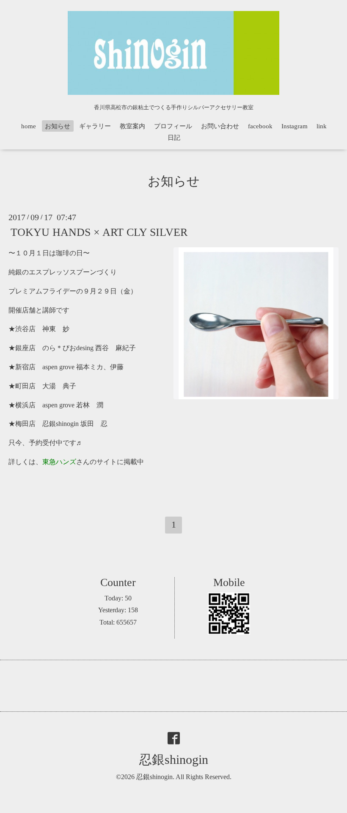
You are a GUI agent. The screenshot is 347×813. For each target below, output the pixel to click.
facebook (260, 126)
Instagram (294, 126)
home (28, 126)
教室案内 (132, 126)
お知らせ (57, 126)
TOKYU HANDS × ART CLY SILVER (99, 232)
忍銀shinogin (173, 759)
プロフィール (173, 126)
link (322, 126)
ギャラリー (95, 126)
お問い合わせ (220, 126)
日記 (174, 137)
